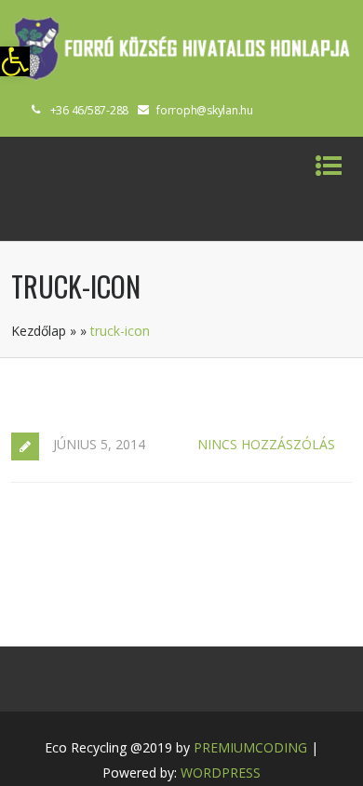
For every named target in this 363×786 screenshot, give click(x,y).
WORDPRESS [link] (221, 772)
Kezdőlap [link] (38, 331)
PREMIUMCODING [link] (250, 747)
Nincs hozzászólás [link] (266, 444)
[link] (15, 61)
